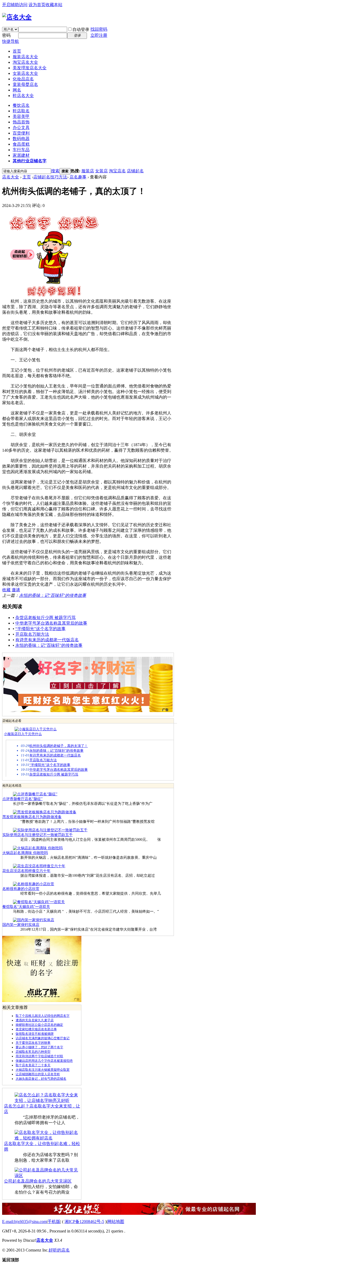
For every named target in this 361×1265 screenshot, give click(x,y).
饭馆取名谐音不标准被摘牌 (35, 1034)
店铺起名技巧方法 (50, 177)
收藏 (6, 590)
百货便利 (21, 133)
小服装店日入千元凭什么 (23, 734)
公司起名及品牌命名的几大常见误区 (38, 1181)
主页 (26, 177)
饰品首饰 (21, 122)
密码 (6, 35)
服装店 (87, 171)
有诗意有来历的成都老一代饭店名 (47, 640)
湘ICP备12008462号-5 (84, 1221)
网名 (17, 90)
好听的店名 (59, 1250)
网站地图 (115, 1221)
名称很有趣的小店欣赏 (20, 889)
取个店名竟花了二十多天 (33, 1065)
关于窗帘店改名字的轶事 (33, 1043)
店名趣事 (78, 177)
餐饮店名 (21, 105)
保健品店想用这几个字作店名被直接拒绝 (44, 1061)
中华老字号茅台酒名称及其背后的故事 (51, 623)
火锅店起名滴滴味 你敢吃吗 (25, 853)
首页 (17, 51)
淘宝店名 (117, 171)
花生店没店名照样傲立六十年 (26, 871)
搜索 (55, 171)
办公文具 (21, 127)
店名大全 (10, 177)
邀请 (16, 590)
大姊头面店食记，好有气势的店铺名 (41, 1079)
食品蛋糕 (21, 144)
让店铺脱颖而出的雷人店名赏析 (38, 1074)
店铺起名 (135, 171)
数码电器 (21, 138)
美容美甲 (21, 116)
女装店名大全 (25, 73)
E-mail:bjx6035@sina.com (24, 1221)
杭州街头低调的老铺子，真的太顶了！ (58, 746)
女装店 (101, 171)
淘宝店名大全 (25, 62)
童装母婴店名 (25, 84)
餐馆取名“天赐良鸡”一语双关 (26, 907)
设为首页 (37, 4)
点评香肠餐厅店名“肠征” (22, 799)
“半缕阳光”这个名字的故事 (40, 628)
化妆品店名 (23, 79)
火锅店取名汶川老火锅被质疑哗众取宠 (43, 1070)
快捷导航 (10, 41)
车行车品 (21, 149)
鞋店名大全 (23, 95)
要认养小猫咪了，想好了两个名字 (39, 1047)
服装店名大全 (25, 56)
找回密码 (98, 29)
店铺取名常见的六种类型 (33, 1052)
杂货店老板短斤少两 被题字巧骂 (45, 617)
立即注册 (98, 35)
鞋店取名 (21, 111)
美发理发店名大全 (30, 68)
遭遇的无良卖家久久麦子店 (35, 1020)
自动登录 (80, 29)
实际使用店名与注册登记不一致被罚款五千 (37, 835)
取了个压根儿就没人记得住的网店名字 (43, 1016)
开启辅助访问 (14, 4)
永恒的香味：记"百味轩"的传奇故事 (52, 595)
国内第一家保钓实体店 (20, 925)
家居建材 (21, 155)
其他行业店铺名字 (30, 161)
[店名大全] (17, 17)
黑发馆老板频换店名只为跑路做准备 (32, 817)
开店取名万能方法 (32, 634)
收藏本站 (53, 4)
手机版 (54, 1221)
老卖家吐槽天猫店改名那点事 (36, 1029)
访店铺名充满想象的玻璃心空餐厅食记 (43, 1038)
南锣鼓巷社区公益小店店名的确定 (39, 1025)
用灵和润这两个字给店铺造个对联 (39, 1056)
